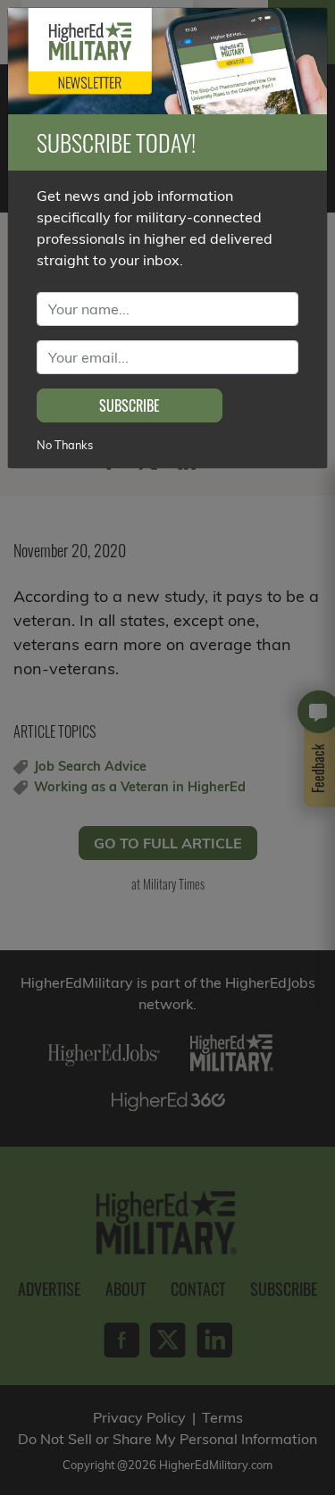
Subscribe (129, 405)
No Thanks (65, 445)
